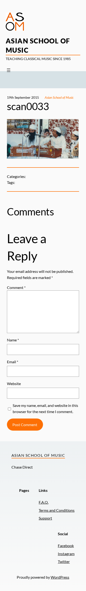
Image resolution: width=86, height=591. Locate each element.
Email (12, 361)
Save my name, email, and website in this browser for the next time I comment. (45, 408)
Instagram (66, 553)
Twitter (64, 561)
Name (13, 340)
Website (14, 383)
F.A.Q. (43, 502)
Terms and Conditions (57, 510)
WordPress (60, 577)
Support (45, 518)
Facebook (66, 545)
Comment (16, 287)
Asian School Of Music (38, 455)
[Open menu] (8, 70)
